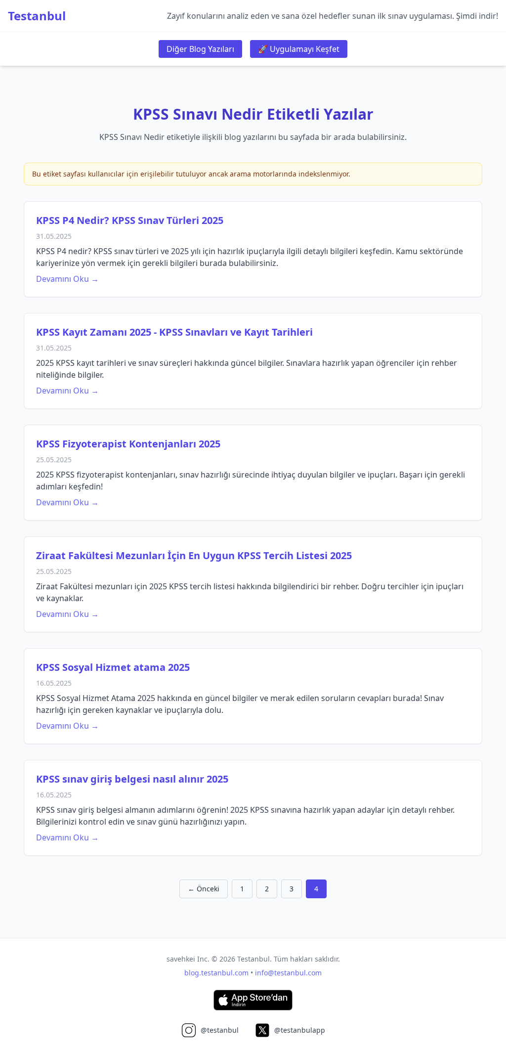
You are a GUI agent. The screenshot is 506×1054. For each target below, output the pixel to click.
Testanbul (37, 16)
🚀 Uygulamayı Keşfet (298, 49)
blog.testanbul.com (216, 972)
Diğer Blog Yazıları (200, 49)
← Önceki (203, 888)
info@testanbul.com (288, 972)
